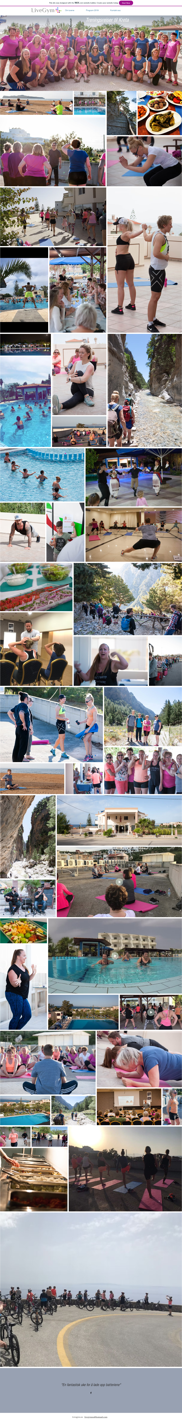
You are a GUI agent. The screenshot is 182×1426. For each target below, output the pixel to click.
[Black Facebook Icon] (91, 1393)
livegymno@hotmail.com (95, 1417)
